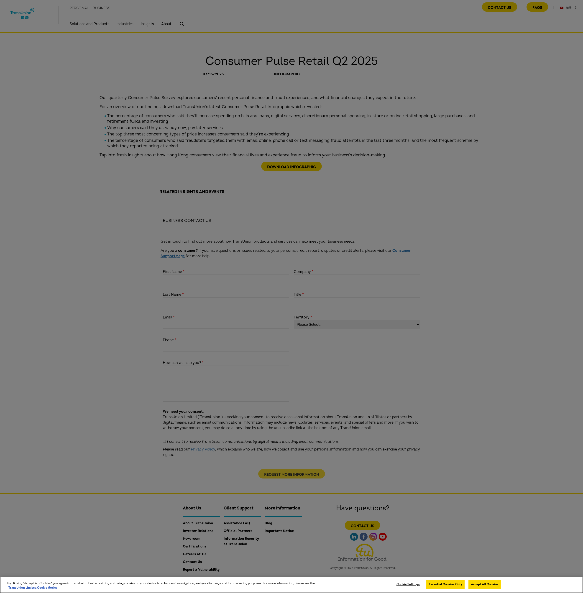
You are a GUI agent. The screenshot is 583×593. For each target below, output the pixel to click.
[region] (291, 585)
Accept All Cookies (484, 584)
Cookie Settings (408, 584)
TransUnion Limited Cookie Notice (32, 588)
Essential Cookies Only (445, 584)
